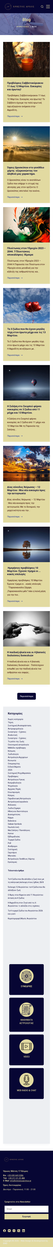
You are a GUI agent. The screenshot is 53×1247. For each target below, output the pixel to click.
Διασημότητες (14, 814)
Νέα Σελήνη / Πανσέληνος (19, 830)
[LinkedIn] (23, 1230)
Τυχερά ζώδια (14, 840)
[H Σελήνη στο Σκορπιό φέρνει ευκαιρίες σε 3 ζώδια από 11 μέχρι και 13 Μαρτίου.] (26, 382)
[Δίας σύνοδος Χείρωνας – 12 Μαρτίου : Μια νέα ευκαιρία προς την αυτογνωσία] (26, 463)
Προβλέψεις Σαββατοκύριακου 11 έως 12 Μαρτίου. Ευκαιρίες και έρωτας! (25, 86)
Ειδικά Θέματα (14, 767)
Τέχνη (10, 722)
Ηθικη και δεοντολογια (18, 811)
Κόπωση (11, 751)
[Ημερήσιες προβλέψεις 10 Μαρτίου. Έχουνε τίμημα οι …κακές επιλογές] (26, 544)
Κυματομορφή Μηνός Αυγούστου (22, 918)
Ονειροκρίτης (14, 764)
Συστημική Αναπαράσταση (19, 725)
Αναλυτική (12, 735)
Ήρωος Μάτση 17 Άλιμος (15, 1171)
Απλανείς (12, 805)
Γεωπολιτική (13, 827)
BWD (5, 1243)
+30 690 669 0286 (15, 1175)
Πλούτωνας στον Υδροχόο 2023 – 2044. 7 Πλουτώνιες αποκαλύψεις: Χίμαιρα (26, 251)
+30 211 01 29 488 (16, 1178)
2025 (10, 770)
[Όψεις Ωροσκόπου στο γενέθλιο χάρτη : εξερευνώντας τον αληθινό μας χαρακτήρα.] (26, 144)
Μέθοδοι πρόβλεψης (17, 748)
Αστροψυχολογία (15, 729)
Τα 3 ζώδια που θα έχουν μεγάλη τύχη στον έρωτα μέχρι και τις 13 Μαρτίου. (26, 332)
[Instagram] (14, 1230)
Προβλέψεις (13, 776)
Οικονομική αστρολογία (18, 745)
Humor (11, 833)
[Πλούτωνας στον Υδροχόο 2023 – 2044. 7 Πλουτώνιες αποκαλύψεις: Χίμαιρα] (26, 224)
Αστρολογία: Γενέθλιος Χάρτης (21, 859)
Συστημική (12, 849)
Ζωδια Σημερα (14, 808)
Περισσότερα (15, 116)
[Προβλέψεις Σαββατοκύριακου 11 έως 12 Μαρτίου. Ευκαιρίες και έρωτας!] (26, 59)
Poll (9, 843)
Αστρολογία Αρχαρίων (18, 757)
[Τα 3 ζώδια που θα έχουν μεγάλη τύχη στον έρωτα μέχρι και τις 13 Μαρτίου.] (26, 305)
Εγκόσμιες (12, 862)
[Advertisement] (26, 944)
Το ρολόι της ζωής (16, 741)
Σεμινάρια (12, 852)
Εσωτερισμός (14, 792)
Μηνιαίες (12, 856)
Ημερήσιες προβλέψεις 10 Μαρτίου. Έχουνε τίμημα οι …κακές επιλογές (24, 571)
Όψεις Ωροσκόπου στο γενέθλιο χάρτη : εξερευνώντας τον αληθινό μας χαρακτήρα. (25, 170)
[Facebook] (4, 1230)
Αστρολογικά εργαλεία (18, 802)
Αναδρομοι (12, 846)
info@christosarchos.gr (20, 1181)
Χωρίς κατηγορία (15, 719)
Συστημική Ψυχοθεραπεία (19, 773)
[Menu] (48, 7)
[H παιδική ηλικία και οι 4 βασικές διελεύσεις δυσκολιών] (26, 628)
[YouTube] (9, 1230)
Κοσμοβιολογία (14, 783)
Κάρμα (10, 818)
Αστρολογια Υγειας (16, 779)
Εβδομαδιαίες (14, 837)
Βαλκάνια (12, 821)
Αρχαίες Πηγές (14, 789)
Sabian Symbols (15, 824)
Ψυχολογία (13, 786)
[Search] (42, 6)
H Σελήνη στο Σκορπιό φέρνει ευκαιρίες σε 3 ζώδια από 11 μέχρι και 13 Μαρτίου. (24, 409)
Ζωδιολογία (13, 754)
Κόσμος (11, 795)
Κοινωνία (12, 760)
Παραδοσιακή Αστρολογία (19, 798)
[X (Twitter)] (18, 1230)
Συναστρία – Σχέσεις (17, 732)
